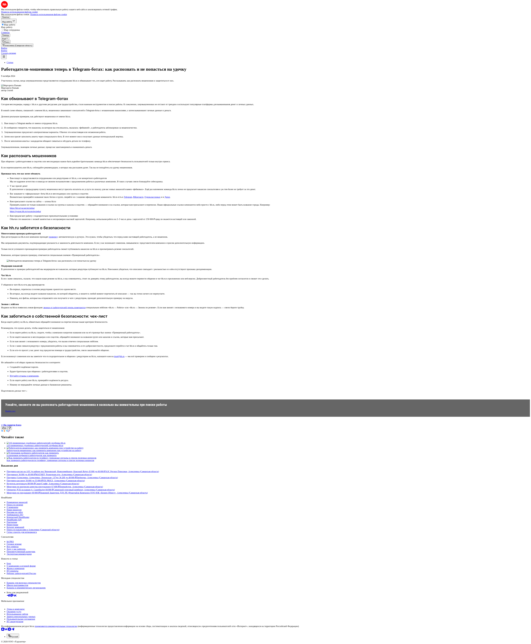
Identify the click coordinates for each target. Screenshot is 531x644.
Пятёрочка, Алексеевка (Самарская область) (97, 477)
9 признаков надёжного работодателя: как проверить (32, 455)
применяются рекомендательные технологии (56, 626)
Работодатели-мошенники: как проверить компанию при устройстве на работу (44, 450)
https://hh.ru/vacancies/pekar (22, 208)
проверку (53, 237)
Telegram (128, 197)
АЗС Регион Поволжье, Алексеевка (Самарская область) (132, 471)
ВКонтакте (138, 197)
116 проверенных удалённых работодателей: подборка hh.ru (35, 445)
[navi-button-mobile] (4, 56)
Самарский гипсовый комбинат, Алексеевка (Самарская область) (84, 490)
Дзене (167, 197)
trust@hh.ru (119, 356)
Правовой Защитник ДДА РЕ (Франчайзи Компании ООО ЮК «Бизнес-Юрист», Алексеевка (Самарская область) (94, 493)
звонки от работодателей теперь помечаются (64, 307)
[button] (4, 48)
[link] (6, 42)
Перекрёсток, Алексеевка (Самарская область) (81, 486)
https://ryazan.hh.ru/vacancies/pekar (25, 211)
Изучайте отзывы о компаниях (24, 376)
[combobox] (13, 636)
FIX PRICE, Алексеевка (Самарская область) (64, 480)
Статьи (10, 62)
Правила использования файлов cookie (48, 14)
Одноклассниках (152, 197)
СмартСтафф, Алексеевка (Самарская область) (57, 483)
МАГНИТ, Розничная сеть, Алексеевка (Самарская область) (64, 474)
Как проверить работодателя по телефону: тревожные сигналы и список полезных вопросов (50, 460)
